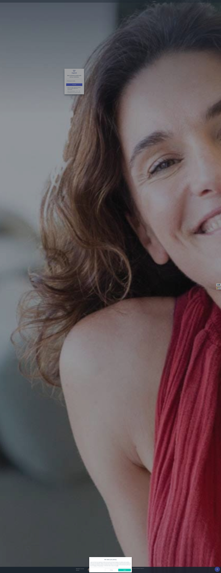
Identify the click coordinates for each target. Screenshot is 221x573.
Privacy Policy (100, 565)
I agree (124, 570)
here (117, 564)
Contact (117, 565)
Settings (95, 565)
